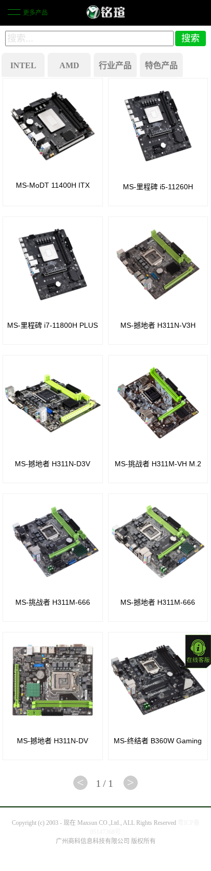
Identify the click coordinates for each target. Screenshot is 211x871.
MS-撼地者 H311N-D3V (52, 464)
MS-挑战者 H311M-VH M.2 (158, 464)
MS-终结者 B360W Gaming (158, 741)
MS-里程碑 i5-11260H (158, 187)
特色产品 (161, 65)
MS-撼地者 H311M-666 (157, 602)
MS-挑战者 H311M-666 (52, 602)
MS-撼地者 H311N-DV (52, 741)
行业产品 (115, 65)
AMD (69, 65)
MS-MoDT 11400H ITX (53, 185)
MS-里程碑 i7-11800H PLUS (52, 325)
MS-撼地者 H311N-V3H (158, 325)
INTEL (23, 65)
